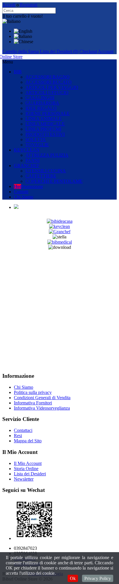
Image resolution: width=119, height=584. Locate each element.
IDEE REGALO (41, 108)
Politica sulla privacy (33, 392)
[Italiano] (23, 36)
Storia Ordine (26, 468)
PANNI (32, 160)
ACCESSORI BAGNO (47, 76)
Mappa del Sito (28, 440)
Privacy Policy (97, 578)
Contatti (21, 191)
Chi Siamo (23, 196)
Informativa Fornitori (33, 402)
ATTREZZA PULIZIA (46, 155)
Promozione (28, 186)
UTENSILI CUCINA (45, 170)
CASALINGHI (39, 97)
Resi (18, 435)
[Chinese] (23, 41)
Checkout (88, 51)
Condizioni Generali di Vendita (42, 397)
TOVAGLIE (37, 144)
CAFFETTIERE (40, 176)
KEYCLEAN (27, 149)
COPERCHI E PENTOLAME (54, 181)
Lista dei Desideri (30, 473)
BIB (18, 71)
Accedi (8, 4)
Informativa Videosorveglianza (42, 408)
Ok (73, 578)
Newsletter (24, 479)
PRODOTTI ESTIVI (45, 134)
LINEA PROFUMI (43, 129)
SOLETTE (35, 139)
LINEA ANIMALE (43, 118)
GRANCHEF (27, 165)
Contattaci (23, 430)
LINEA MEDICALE (45, 123)
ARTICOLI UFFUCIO (46, 92)
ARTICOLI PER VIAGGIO (51, 87)
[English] (23, 31)
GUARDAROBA (42, 103)
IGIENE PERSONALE (47, 113)
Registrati (28, 4)
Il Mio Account (28, 463)
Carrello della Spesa (20, 51)
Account (106, 51)
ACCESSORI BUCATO (48, 82)
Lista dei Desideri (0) (59, 51)
